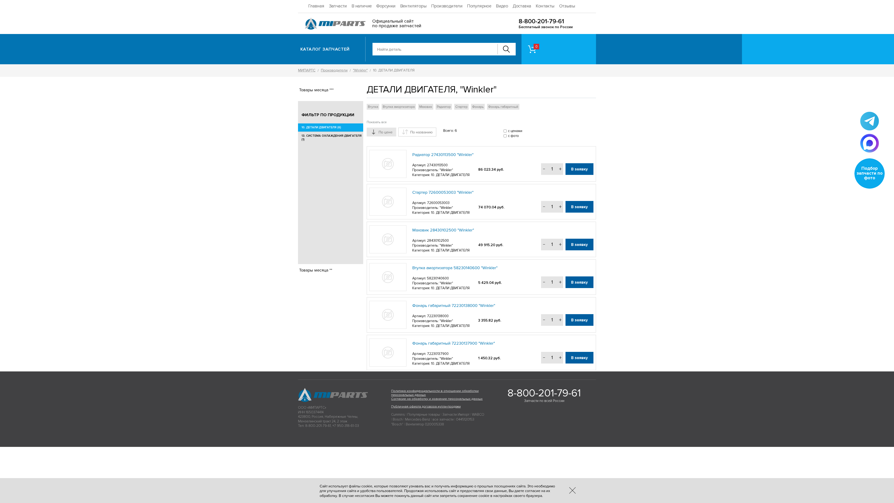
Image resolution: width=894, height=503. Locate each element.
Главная (316, 6)
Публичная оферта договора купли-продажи (426, 406)
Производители (446, 6)
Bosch (398, 419)
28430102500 (438, 240)
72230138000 (438, 316)
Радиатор (444, 107)
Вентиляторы (413, 6)
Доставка (522, 6)
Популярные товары (423, 414)
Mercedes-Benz (417, 419)
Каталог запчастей (325, 49)
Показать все (377, 122)
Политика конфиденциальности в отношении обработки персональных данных (435, 393)
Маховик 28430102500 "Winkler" (443, 230)
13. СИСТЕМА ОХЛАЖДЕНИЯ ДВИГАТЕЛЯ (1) (331, 137)
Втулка (373, 107)
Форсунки (385, 6)
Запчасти (338, 6)
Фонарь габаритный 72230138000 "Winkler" (453, 305)
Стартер (461, 107)
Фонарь (478, 107)
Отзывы (567, 6)
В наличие (362, 6)
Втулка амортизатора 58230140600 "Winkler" (455, 267)
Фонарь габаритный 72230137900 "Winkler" (453, 343)
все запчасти (443, 419)
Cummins (398, 414)
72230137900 (438, 354)
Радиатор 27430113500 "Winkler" (443, 154)
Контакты (545, 6)
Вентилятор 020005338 (425, 424)
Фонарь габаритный (503, 107)
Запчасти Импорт (455, 414)
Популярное (479, 6)
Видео (502, 6)
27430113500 (437, 165)
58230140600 (438, 278)
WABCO (478, 414)
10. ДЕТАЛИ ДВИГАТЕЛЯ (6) (321, 127)
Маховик (425, 107)
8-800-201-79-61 (541, 21)
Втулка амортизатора (399, 107)
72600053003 (438, 203)
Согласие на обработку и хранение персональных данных (437, 399)
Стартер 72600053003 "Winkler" (443, 192)
